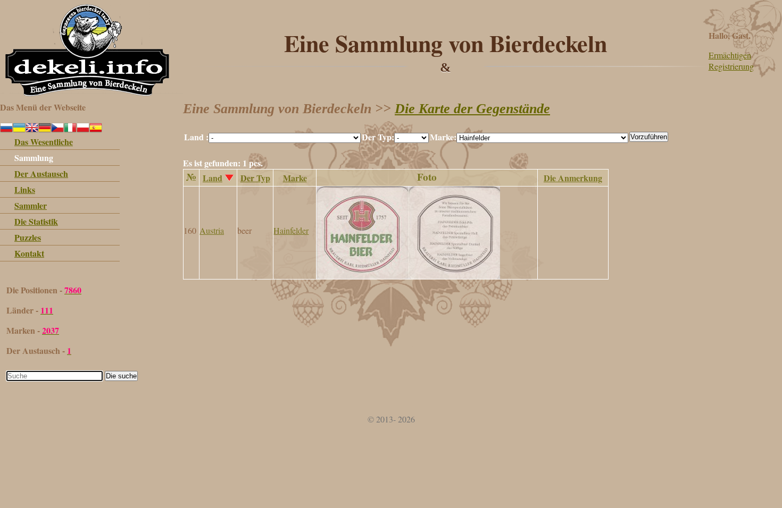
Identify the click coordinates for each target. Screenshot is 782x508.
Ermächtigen (730, 55)
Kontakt (29, 253)
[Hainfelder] (408, 275)
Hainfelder (291, 230)
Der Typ (255, 178)
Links (24, 189)
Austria (211, 230)
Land (212, 178)
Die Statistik (36, 221)
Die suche (121, 376)
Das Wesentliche (43, 142)
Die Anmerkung (573, 178)
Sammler (30, 205)
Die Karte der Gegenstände (472, 108)
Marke (295, 178)
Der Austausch (41, 173)
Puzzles (27, 237)
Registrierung (731, 66)
